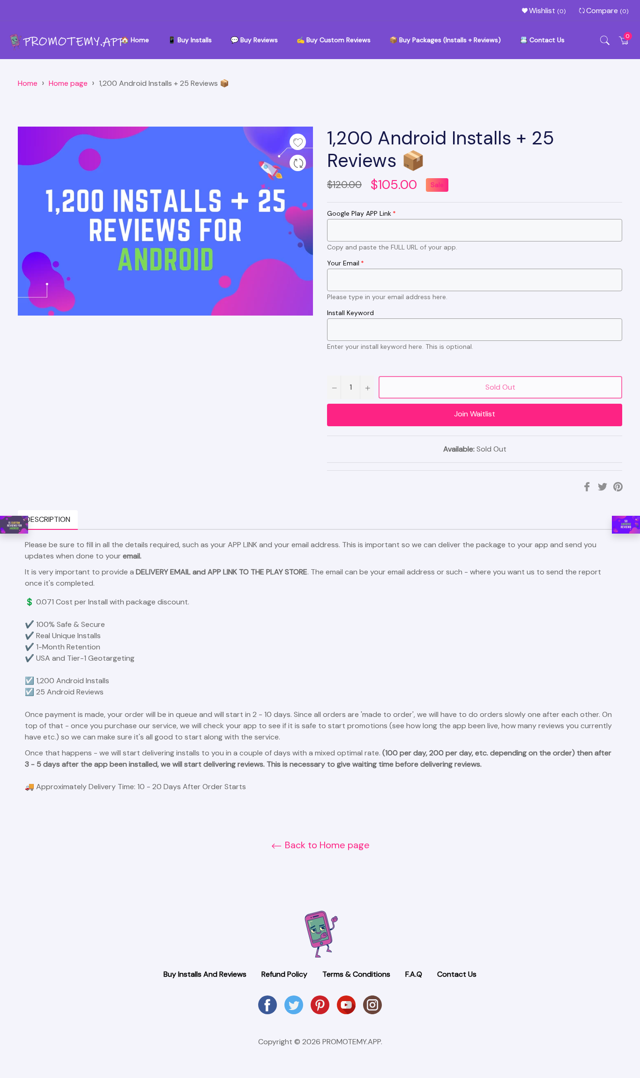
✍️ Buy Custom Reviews (334, 40)
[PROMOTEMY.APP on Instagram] (372, 1004)
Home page (68, 83)
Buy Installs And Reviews (205, 974)
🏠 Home (135, 40)
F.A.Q (413, 974)
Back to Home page (326, 845)
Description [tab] (47, 519)
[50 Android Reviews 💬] (626, 525)
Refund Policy (284, 974)
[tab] (85, 520)
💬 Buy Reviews (254, 40)
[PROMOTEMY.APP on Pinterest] (320, 1004)
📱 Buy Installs (190, 40)
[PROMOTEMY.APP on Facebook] (267, 1004)
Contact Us (456, 974)
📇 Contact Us (542, 40)
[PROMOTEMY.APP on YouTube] (346, 1004)
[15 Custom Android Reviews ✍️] (14, 525)
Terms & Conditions (356, 974)
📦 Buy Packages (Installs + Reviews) (445, 40)
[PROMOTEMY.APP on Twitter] (293, 1004)
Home (27, 83)
